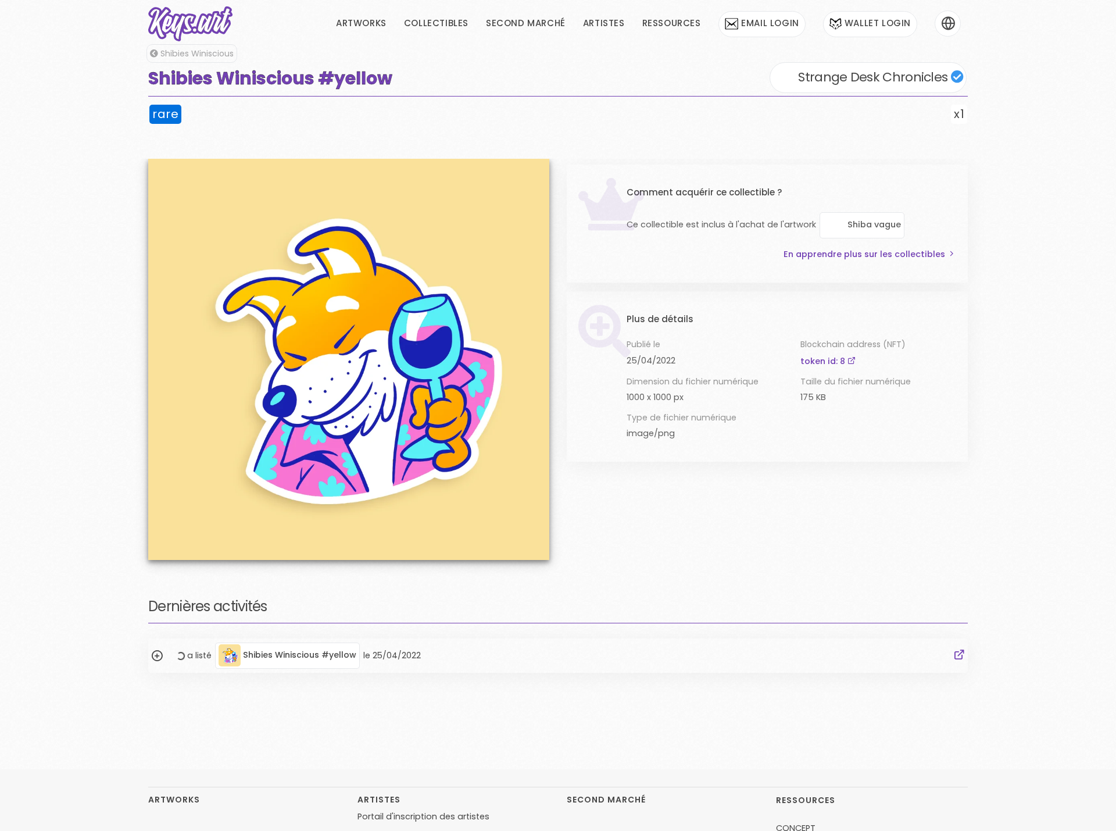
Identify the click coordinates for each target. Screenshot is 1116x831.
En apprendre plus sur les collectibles (864, 254)
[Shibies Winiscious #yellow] (348, 359)
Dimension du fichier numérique (693, 381)
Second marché (526, 23)
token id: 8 (823, 361)
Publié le (643, 344)
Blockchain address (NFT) (853, 344)
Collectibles (436, 23)
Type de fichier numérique (681, 417)
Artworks (361, 23)
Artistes (604, 23)
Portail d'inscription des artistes (423, 816)
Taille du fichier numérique (855, 381)
